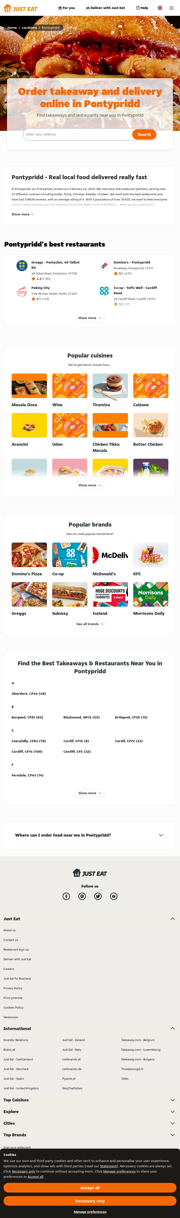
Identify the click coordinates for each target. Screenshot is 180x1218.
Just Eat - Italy (71, 1050)
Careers (9, 969)
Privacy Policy (13, 988)
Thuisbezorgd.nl (132, 1069)
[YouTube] (113, 896)
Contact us (11, 940)
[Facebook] (66, 896)
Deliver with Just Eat (108, 7)
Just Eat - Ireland (73, 1040)
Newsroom (11, 1017)
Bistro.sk (9, 1050)
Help (144, 7)
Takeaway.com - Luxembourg (140, 1050)
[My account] (171, 8)
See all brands (87, 624)
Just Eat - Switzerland (18, 1059)
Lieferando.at (71, 1059)
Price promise (13, 998)
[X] (98, 896)
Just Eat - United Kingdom (21, 1088)
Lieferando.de (71, 1069)
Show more (21, 214)
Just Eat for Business (17, 978)
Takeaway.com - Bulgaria (138, 1059)
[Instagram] (82, 896)
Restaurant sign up (16, 949)
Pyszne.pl (69, 1079)
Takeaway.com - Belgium (138, 1040)
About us (10, 930)
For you (69, 7)
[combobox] (77, 134)
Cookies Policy (13, 1007)
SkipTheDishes (72, 1088)
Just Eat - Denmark (16, 1069)
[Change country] (160, 8)
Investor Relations (16, 1040)
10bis (124, 1079)
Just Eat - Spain (14, 1079)
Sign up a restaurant (17, 1147)
